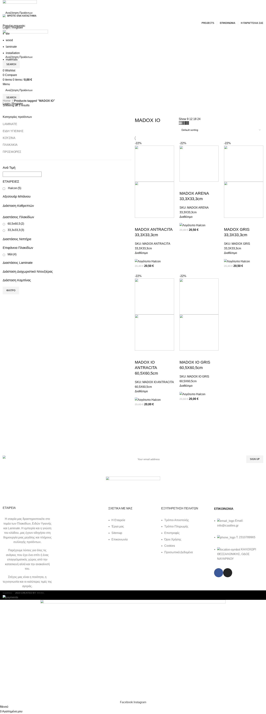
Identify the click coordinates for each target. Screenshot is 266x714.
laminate (11, 46)
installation (13, 52)
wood (9, 40)
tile (8, 33)
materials (12, 59)
